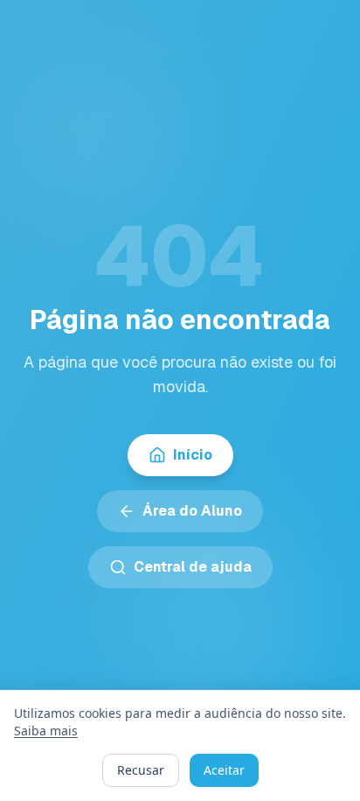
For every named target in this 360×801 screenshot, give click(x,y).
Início (192, 455)
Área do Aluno (192, 511)
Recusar (140, 770)
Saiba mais (46, 730)
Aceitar (224, 770)
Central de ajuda (193, 567)
